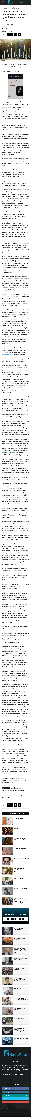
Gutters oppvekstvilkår (19, 1018)
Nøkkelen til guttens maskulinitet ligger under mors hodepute (21, 870)
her (27, 450)
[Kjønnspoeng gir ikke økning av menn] (7, 1041)
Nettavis (7, 7)
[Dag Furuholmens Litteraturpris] (7, 931)
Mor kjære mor (17, 988)
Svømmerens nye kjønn (20, 878)
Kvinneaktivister (12, 792)
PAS (27, 795)
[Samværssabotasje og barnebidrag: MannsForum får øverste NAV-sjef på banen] (7, 951)
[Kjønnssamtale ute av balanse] (7, 1011)
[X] (11, 34)
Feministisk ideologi (18, 790)
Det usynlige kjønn (18, 818)
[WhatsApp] (15, 34)
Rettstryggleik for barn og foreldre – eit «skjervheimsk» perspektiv (21, 1000)
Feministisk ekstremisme (7, 790)
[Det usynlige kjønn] (7, 821)
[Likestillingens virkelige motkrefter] (7, 941)
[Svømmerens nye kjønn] (7, 881)
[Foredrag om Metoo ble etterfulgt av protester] (7, 851)
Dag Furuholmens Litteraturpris (18, 929)
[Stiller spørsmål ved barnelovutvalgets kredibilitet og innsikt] (7, 1031)
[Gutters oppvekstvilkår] (7, 1021)
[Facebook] (8, 34)
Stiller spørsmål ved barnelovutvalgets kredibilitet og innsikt (19, 1030)
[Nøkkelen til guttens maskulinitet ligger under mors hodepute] (7, 871)
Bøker (12, 788)
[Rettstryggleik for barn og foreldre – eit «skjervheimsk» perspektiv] (7, 1001)
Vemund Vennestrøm (8, 24)
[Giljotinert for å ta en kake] (7, 891)
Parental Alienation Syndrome (18, 795)
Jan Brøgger (4, 792)
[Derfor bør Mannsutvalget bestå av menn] (7, 961)
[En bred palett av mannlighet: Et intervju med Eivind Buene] (7, 981)
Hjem (3, 7)
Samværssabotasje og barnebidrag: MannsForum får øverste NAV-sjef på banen (20, 950)
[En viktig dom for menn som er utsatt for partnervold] (7, 861)
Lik (27, 1088)
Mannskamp (19, 792)
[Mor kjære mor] (7, 991)
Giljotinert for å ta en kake (20, 888)
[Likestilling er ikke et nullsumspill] (7, 971)
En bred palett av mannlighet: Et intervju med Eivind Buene (21, 980)
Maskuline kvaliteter (6, 795)
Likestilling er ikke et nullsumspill (19, 969)
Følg (27, 1092)
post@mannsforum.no (16, 1078)
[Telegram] (19, 34)
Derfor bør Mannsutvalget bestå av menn (20, 959)
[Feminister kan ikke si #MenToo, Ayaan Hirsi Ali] (7, 841)
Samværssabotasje (6, 797)
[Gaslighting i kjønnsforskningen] (7, 831)
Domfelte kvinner (18, 788)
